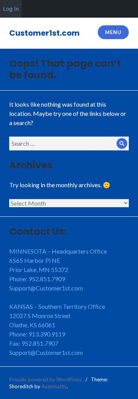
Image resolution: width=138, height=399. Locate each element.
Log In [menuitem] (11, 8)
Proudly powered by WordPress (45, 379)
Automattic (54, 386)
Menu (113, 32)
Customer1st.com (44, 33)
